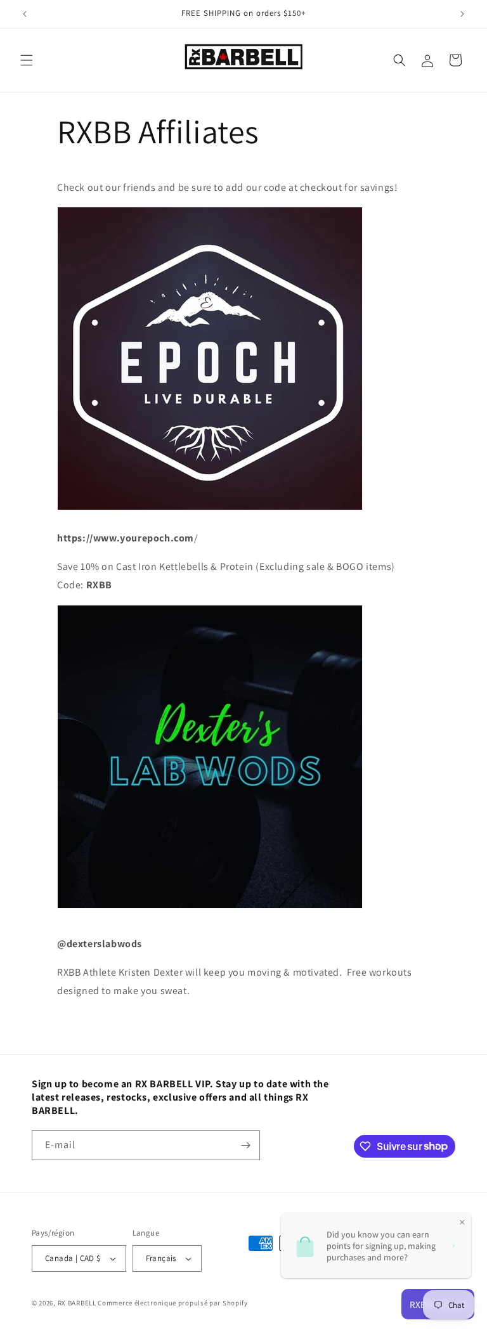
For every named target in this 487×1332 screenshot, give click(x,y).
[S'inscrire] (245, 1145)
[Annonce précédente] (25, 14)
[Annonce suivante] (462, 14)
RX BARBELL (77, 1302)
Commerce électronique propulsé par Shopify (172, 1302)
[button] (27, 60)
